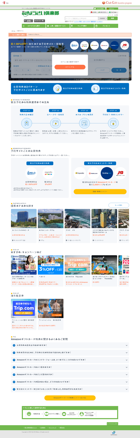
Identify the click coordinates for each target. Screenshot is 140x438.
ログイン (111, 8)
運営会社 (62, 427)
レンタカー (99, 21)
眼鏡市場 (93, 21)
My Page (113, 12)
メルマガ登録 (100, 8)
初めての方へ (102, 12)
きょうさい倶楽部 (32, 8)
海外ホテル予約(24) (34, 34)
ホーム (13, 31)
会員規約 (42, 427)
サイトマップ (52, 427)
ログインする (70, 67)
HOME (93, 12)
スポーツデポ (86, 21)
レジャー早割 (78, 21)
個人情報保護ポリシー (31, 427)
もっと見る (118, 205)
